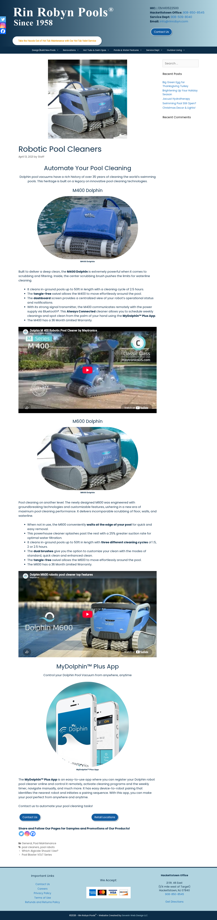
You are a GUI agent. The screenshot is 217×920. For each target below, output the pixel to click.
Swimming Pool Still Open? (179, 103)
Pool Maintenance (44, 843)
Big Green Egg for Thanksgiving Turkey (175, 84)
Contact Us (42, 884)
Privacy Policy (42, 893)
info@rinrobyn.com (174, 21)
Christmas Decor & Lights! (179, 108)
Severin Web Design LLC (135, 915)
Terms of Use (42, 898)
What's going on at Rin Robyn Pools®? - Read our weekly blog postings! (57, 40)
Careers (42, 889)
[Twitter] (21, 833)
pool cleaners (30, 847)
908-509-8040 (181, 17)
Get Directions (174, 901)
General (27, 843)
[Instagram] (27, 833)
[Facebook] (32, 833)
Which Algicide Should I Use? (40, 851)
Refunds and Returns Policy (42, 902)
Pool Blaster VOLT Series (37, 854)
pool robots (47, 847)
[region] (57, 40)
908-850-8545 (193, 12)
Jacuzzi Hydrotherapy (176, 99)
